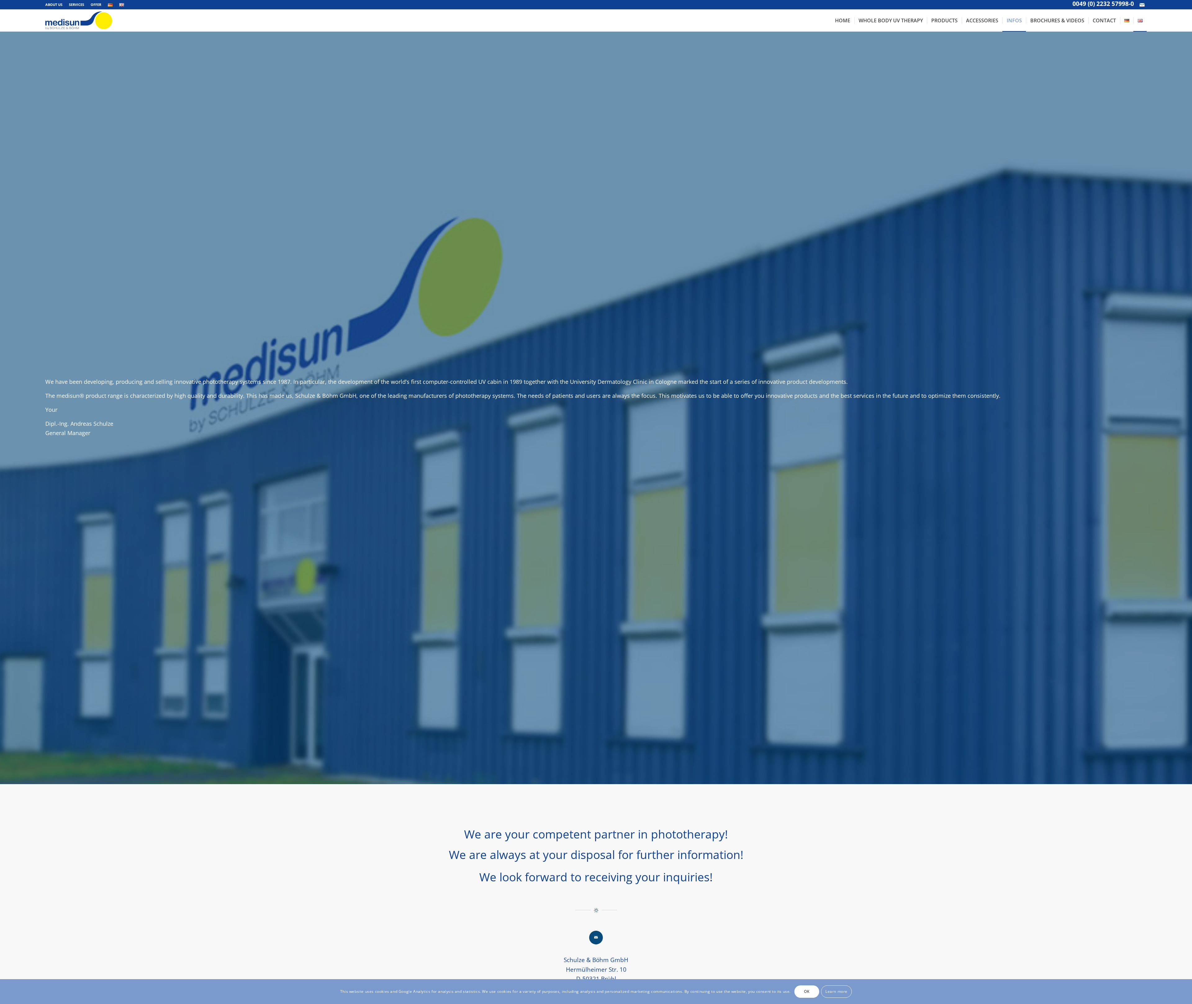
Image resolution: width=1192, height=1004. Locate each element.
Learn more (836, 991)
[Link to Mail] (1142, 4)
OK (806, 991)
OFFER (96, 4)
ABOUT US (53, 4)
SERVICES (76, 4)
